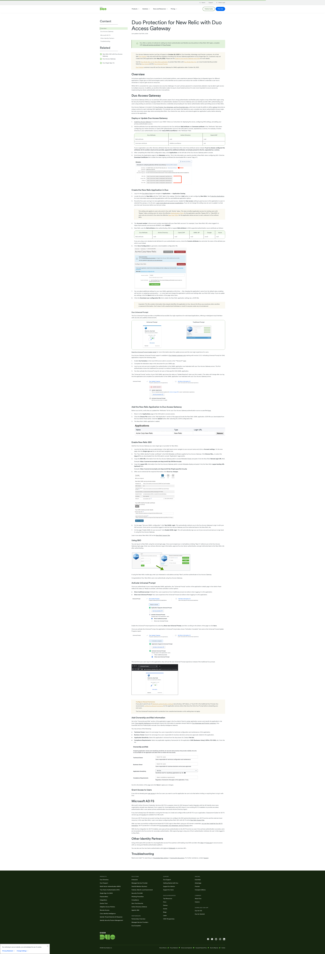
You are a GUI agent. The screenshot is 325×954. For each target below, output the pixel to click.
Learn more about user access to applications (169, 203)
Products (134, 9)
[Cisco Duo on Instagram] (220, 939)
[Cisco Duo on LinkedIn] (224, 939)
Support (206, 858)
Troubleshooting (105, 41)
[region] (25, 949)
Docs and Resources (159, 9)
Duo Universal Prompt (160, 64)
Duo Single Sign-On (109, 63)
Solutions (145, 9)
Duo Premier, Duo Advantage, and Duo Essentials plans (171, 107)
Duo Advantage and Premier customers (204, 723)
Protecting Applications (217, 196)
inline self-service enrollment (151, 45)
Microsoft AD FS (105, 35)
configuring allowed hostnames (153, 706)
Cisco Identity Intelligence (143, 723)
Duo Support (142, 56)
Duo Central (145, 64)
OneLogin (209, 843)
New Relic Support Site (163, 535)
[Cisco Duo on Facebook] (208, 939)
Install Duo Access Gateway (142, 122)
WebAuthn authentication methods (162, 704)
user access (151, 793)
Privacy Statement (7, 951)
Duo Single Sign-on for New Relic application (154, 62)
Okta (201, 843)
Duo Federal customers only (177, 355)
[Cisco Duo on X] (212, 939)
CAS (164, 848)
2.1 (137, 815)
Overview (103, 28)
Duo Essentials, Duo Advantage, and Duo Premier (174, 825)
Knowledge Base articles (160, 858)
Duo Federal (139, 67)
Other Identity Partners (107, 38)
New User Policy (173, 215)
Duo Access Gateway (106, 31)
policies (215, 107)
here (209, 410)
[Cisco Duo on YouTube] (216, 939)
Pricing (173, 9)
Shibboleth (172, 848)
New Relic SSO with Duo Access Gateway (112, 55)
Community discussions (177, 858)
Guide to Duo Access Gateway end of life (187, 58)
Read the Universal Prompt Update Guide (144, 352)
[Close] (47, 946)
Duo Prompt (167, 45)
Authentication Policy (177, 213)
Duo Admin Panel (147, 193)
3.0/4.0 (144, 815)
